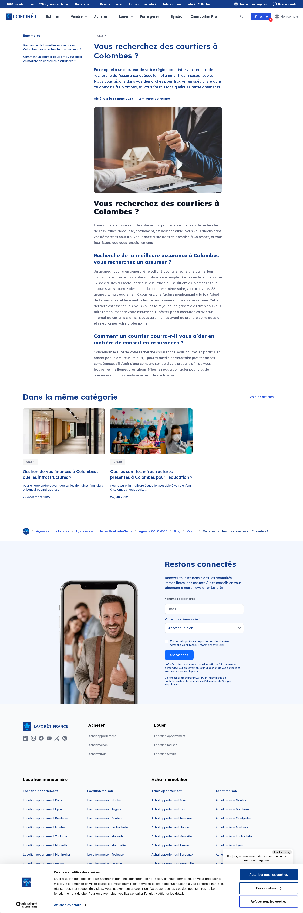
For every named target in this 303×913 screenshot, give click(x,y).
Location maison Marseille (105, 836)
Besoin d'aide (287, 4)
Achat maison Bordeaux (232, 809)
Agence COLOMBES (153, 531)
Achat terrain (97, 754)
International (172, 4)
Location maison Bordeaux (106, 818)
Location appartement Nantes (44, 827)
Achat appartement (102, 736)
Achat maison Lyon (229, 845)
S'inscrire (262, 17)
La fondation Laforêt (143, 4)
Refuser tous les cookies (269, 901)
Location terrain (165, 754)
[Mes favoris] (242, 16)
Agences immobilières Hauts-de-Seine (103, 531)
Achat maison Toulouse (232, 827)
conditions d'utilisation (204, 681)
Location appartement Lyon (42, 809)
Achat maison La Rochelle (234, 836)
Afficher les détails (67, 905)
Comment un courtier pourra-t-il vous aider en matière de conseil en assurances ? (52, 59)
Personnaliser (266, 888)
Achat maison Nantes (231, 800)
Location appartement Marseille (45, 845)
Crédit (101, 35)
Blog (177, 531)
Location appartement (169, 736)
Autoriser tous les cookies (268, 874)
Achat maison (98, 745)
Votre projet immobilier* (182, 619)
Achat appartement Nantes (171, 827)
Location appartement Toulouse (45, 836)
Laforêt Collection (199, 4)
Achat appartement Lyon (169, 809)
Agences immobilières (52, 531)
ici (222, 645)
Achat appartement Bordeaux (172, 854)
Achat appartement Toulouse (172, 818)
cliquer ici (193, 671)
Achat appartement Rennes (171, 845)
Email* (172, 609)
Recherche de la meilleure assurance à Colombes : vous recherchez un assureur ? (52, 47)
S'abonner (179, 655)
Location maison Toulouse (105, 854)
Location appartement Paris (42, 800)
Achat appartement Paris (169, 800)
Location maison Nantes (104, 800)
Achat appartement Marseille (172, 836)
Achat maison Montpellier (233, 818)
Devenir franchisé (112, 4)
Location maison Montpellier (107, 845)
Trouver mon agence (253, 4)
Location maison (165, 745)
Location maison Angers (104, 809)
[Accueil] (26, 531)
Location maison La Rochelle (107, 827)
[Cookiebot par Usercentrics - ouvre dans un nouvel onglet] (27, 905)
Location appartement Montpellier (46, 854)
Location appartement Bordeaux (46, 818)
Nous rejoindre (85, 4)
